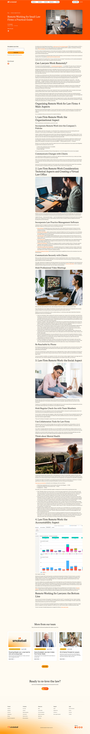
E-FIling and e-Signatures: (42, 243)
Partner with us (25, 716)
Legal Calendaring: (40, 235)
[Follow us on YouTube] (79, 727)
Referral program (25, 712)
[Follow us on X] (75, 727)
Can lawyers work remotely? (56, 66)
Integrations (9, 714)
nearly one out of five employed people (60, 46)
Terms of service (71, 708)
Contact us (55, 712)
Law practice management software (42, 251)
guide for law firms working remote (53, 56)
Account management (11, 718)
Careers (24, 710)
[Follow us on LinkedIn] (77, 727)
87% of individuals (41, 48)
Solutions (9, 710)
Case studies (40, 710)
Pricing (9, 716)
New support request (56, 714)
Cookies (70, 714)
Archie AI (9, 712)
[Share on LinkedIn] (8, 31)
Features (9, 708)
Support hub (55, 710)
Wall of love (40, 716)
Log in (54, 708)
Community (25, 714)
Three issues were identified (40, 483)
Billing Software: (40, 228)
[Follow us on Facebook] (81, 727)
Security (70, 712)
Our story (24, 708)
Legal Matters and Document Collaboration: (45, 247)
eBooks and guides (41, 714)
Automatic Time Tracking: (42, 232)
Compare (39, 718)
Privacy (70, 710)
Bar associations (25, 718)
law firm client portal (70, 263)
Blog (39, 708)
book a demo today (64, 607)
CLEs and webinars (41, 712)
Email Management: (41, 239)
